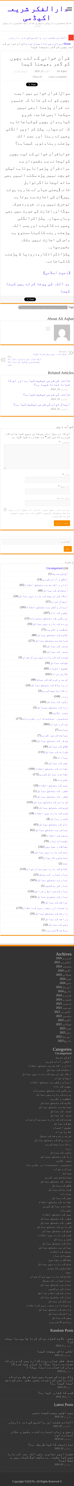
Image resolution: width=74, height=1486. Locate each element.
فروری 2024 (63, 995)
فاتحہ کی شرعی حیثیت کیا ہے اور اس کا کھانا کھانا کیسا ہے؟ (39, 382)
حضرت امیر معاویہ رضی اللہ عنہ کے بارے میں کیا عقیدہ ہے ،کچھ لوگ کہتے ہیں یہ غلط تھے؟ (40, 1457)
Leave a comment (58, 76)
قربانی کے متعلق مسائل (51, 802)
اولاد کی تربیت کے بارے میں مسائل (43, 596)
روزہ (64, 696)
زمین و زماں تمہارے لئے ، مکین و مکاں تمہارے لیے (42, 1433)
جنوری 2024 (63, 999)
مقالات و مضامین (56, 846)
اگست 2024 (64, 970)
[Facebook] (50, 1477)
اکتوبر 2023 (62, 1011)
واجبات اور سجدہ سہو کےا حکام (45, 907)
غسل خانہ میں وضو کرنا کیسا (49, 353)
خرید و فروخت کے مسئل (52, 679)
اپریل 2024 (63, 987)
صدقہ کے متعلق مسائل (52, 740)
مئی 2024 (65, 982)
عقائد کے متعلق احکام (51, 768)
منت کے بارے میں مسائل (51, 852)
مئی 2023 (65, 1032)
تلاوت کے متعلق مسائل (52, 635)
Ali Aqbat (62, 71)
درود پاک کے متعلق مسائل (49, 685)
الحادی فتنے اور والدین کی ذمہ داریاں (38, 37)
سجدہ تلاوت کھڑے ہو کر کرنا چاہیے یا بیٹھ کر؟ (39, 1340)
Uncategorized (54, 568)
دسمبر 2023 (63, 1003)
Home (67, 43)
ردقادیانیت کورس (55, 690)
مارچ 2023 (64, 1040)
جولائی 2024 (63, 974)
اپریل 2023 (63, 1036)
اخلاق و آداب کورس (55, 579)
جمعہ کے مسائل (57, 646)
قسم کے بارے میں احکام (51, 813)
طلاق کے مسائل (58, 746)
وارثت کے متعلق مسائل (51, 913)
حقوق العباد (58, 668)
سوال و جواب (53, 43)
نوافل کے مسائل (56, 902)
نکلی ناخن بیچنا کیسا (55, 1351)
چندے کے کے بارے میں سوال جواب (45, 657)
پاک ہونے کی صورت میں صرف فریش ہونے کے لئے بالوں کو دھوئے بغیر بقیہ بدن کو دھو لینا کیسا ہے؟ (39, 1380)
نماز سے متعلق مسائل (52, 880)
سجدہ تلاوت (60, 713)
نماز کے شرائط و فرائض (51, 891)
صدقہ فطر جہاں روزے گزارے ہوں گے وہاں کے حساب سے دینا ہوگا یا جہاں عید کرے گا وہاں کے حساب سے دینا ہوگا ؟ (39, 1364)
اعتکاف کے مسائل (55, 590)
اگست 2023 (64, 1020)
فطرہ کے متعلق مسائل (52, 790)
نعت (65, 863)
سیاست (63, 729)
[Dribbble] (39, 1477)
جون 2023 (65, 1028)
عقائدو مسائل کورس (54, 774)
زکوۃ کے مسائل (57, 701)
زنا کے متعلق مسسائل (52, 707)
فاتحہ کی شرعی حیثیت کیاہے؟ (46, 394)
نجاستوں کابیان (56, 857)
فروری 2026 (63, 958)
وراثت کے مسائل (56, 919)
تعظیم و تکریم (57, 629)
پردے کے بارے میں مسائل (50, 623)
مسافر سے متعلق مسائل (51, 829)
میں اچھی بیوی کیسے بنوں (52, 1412)
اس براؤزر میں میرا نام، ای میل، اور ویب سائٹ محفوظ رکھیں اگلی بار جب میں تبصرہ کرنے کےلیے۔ (39, 513)
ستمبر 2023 (63, 1015)
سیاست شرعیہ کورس (54, 735)
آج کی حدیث (60, 573)
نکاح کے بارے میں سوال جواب (47, 868)
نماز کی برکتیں (56, 885)
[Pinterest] (43, 1477)
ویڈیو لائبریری (57, 930)
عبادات (62, 757)
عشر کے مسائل (58, 763)
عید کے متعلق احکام (53, 785)
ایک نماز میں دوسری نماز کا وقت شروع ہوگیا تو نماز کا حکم (24, 361)
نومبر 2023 (63, 1007)
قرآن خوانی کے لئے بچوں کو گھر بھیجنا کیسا (43, 307)
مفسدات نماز (58, 841)
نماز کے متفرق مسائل (52, 896)
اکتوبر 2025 (62, 962)
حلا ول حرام (60, 674)
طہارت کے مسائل (56, 752)
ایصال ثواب (34, 43)
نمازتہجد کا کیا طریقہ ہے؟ (50, 1444)
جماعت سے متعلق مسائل (51, 640)
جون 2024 (65, 978)
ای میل (64, 486)
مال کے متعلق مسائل (53, 824)
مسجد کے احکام (57, 835)
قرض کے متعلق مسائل (53, 807)
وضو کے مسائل (58, 924)
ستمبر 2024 (63, 966)
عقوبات (62, 779)
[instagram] (29, 1477)
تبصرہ (64, 442)
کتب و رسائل (59, 818)
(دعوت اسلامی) (56, 272)
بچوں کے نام (59, 612)
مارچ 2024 (64, 991)
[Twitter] (46, 1477)
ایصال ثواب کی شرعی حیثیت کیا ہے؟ (41, 404)
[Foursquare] (33, 1477)
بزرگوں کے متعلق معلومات (49, 618)
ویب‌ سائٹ (63, 497)
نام (66, 474)
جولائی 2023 (63, 1024)
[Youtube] (36, 1477)
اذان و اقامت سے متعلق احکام (46, 584)
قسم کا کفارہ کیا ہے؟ (55, 1393)
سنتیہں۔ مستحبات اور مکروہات (45, 718)
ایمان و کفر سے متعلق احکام (47, 607)
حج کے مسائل (59, 662)
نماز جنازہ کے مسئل (53, 874)
